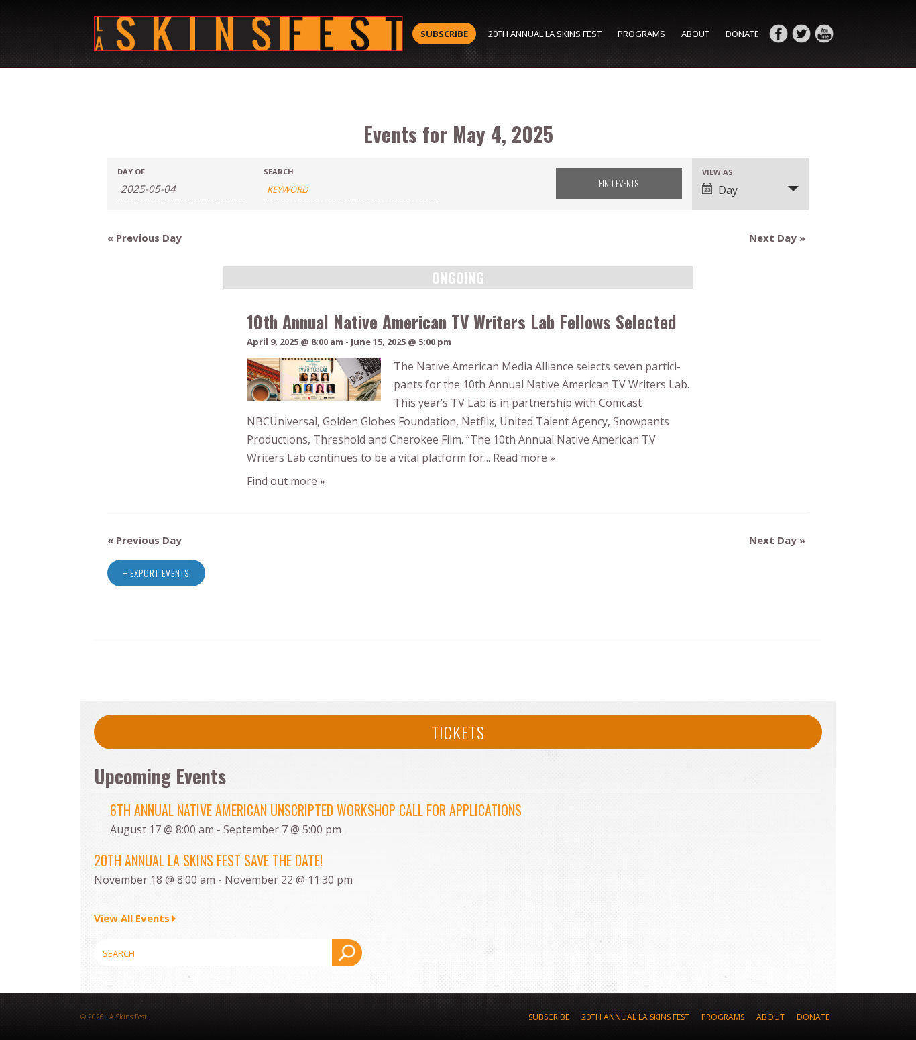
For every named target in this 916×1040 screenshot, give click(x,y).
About (695, 34)
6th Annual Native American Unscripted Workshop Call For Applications (316, 810)
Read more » (524, 457)
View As (717, 172)
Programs (641, 34)
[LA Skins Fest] (248, 33)
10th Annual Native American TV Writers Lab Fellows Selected (461, 321)
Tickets (458, 732)
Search (279, 171)
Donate (742, 34)
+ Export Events (156, 573)
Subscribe (444, 34)
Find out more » (286, 481)
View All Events (132, 918)
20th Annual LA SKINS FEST (545, 34)
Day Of (131, 171)
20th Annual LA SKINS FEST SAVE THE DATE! (208, 860)
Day (728, 190)
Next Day (777, 237)
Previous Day (144, 237)
